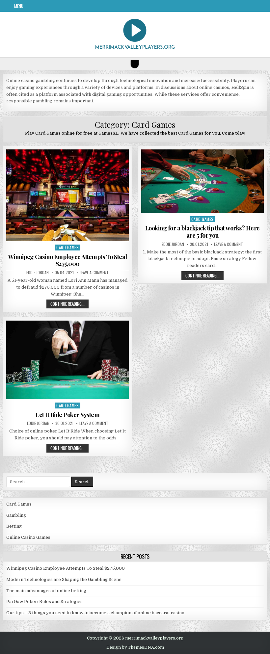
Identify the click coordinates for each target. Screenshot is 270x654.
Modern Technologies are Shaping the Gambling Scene (64, 579)
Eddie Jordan (37, 273)
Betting (14, 526)
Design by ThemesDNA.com (135, 647)
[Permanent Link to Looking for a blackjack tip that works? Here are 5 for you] (202, 181)
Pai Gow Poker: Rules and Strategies (44, 601)
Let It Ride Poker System (67, 415)
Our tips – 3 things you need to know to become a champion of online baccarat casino (95, 612)
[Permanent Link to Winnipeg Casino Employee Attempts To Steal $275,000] (67, 195)
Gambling (16, 515)
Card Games (67, 247)
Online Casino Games (28, 537)
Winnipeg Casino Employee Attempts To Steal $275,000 (67, 260)
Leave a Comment (94, 273)
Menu (18, 6)
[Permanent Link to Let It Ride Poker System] (67, 360)
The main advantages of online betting (46, 590)
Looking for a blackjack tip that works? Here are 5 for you (202, 231)
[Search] (135, 64)
